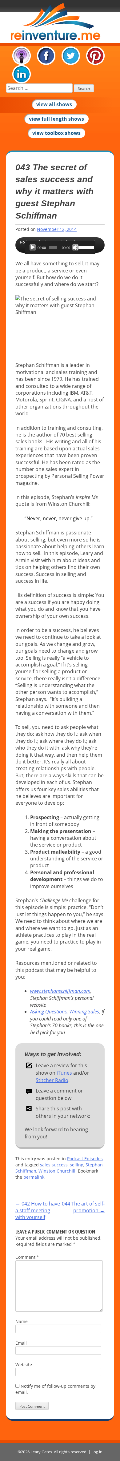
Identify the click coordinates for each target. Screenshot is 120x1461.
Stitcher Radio (52, 1080)
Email (21, 1343)
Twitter (71, 56)
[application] (60, 247)
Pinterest (95, 56)
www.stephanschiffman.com (60, 991)
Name (21, 1321)
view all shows (54, 104)
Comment (27, 1257)
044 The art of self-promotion (83, 1207)
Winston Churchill (56, 1171)
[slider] (85, 246)
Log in (96, 1452)
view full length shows (56, 118)
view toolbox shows (56, 133)
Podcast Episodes (85, 1158)
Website (23, 1364)
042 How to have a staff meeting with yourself (37, 1210)
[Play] (33, 247)
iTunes (22, 56)
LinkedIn (22, 74)
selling (76, 1165)
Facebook (46, 56)
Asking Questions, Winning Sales (64, 1011)
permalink (33, 1177)
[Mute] (75, 247)
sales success (54, 1165)
